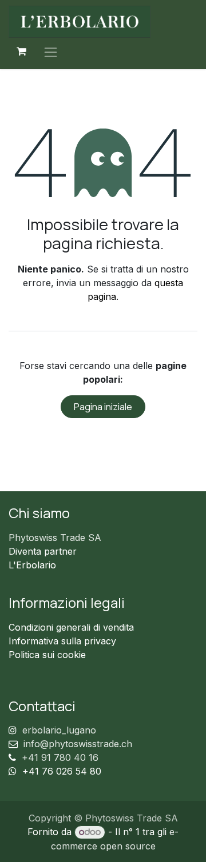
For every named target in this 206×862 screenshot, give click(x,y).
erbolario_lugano (59, 730)
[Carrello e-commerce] (21, 51)
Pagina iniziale (103, 406)
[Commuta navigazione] (50, 52)
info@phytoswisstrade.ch (77, 743)
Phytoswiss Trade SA (55, 537)
